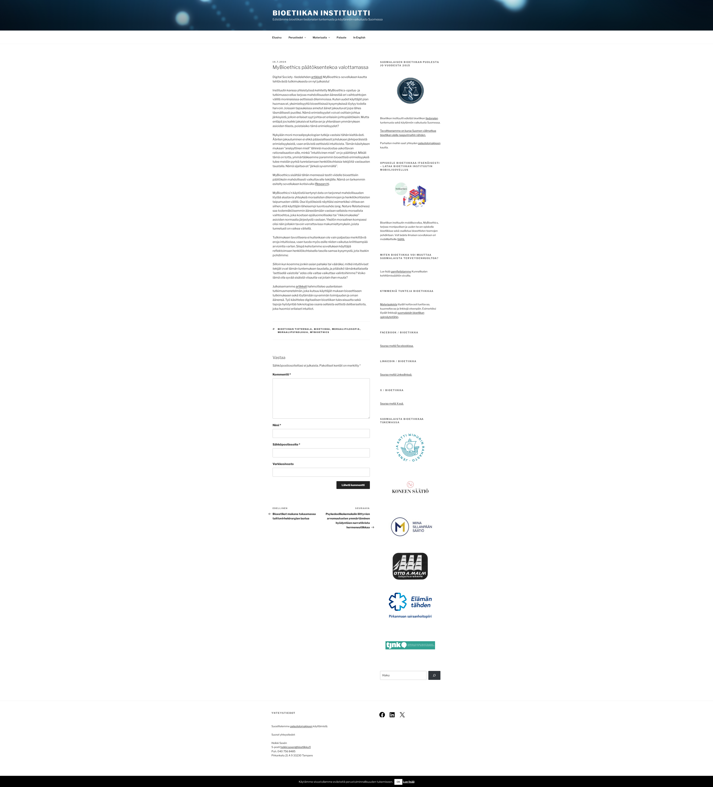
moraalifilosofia (346, 329)
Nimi (277, 425)
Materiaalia (320, 37)
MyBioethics (320, 332)
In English (359, 37)
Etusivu (276, 37)
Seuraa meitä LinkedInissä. (396, 374)
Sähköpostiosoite (286, 444)
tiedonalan (432, 118)
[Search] (434, 675)
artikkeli (316, 77)
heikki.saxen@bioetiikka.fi (295, 747)
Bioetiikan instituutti (322, 13)
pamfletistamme (401, 271)
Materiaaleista (388, 304)
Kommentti (282, 374)
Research (321, 184)
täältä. (401, 239)
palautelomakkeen (429, 143)
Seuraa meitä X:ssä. (392, 403)
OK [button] (398, 781)
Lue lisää (408, 781)
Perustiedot (296, 37)
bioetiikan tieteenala (295, 329)
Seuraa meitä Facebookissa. (397, 345)
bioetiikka (322, 329)
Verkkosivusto (283, 464)
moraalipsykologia (293, 332)
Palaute (341, 37)
